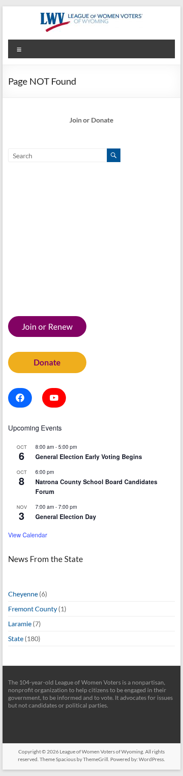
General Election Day (65, 516)
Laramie (19, 623)
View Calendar (27, 535)
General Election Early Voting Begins (88, 456)
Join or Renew (47, 326)
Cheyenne (23, 594)
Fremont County (32, 609)
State (15, 638)
